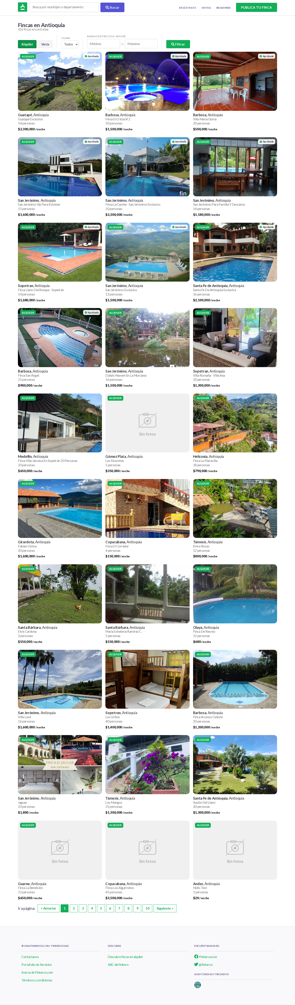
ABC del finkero (118, 964)
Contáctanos (30, 957)
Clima (65, 38)
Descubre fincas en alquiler (125, 957)
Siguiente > (165, 908)
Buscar (114, 7)
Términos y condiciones (36, 980)
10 (147, 908)
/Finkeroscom (207, 957)
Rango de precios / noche (106, 36)
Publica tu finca (256, 7)
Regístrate (187, 7)
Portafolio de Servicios (36, 964)
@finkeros (205, 964)
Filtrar (179, 44)
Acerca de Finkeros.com (37, 972)
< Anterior (48, 908)
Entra (206, 7)
